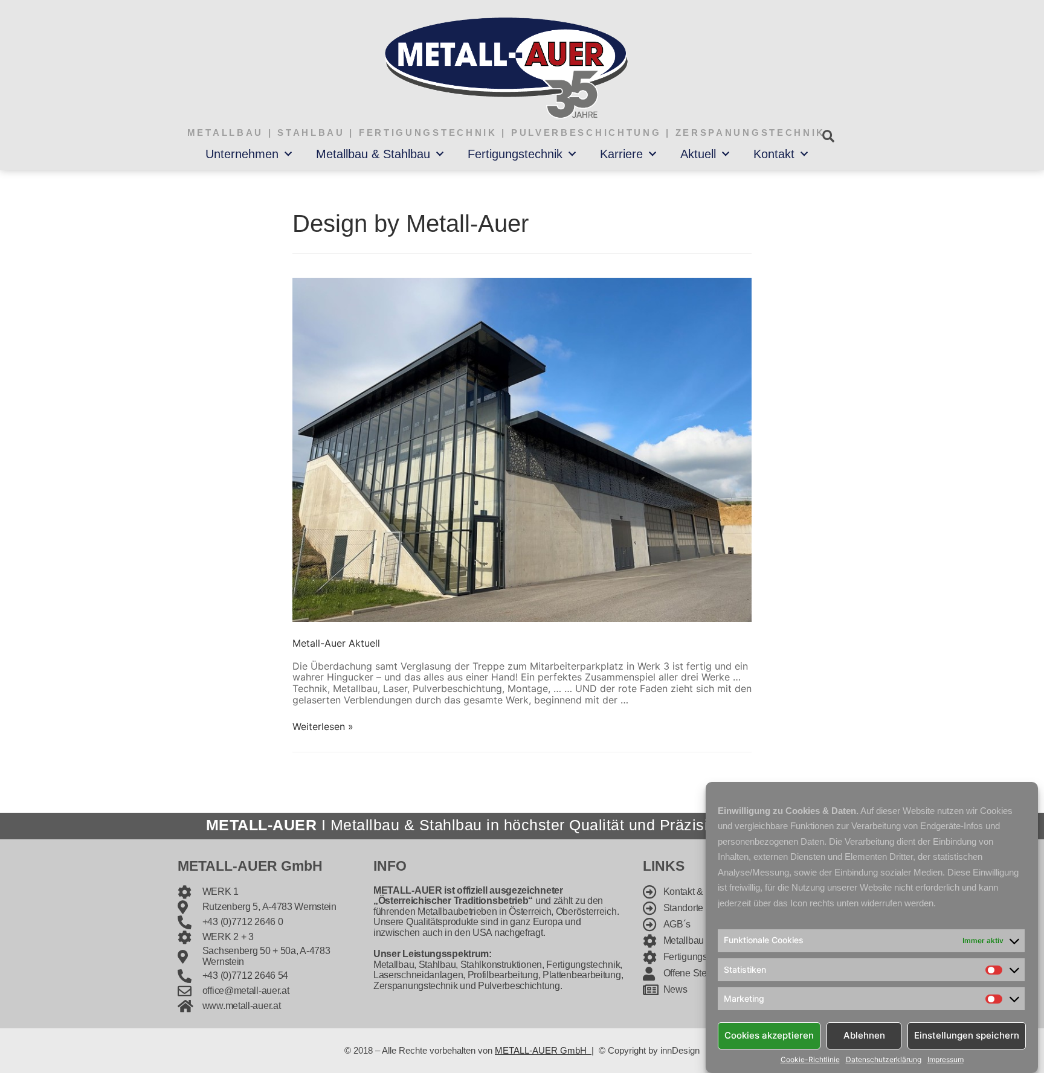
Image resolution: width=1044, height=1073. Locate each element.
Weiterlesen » (322, 726)
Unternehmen (242, 154)
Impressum (945, 1059)
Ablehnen (864, 1035)
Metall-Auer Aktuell (336, 643)
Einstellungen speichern (966, 1035)
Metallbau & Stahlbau (373, 154)
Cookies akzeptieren (769, 1035)
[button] (828, 136)
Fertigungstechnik (515, 154)
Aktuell (698, 154)
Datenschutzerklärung (883, 1059)
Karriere (621, 154)
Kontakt (773, 154)
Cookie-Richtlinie (810, 1059)
